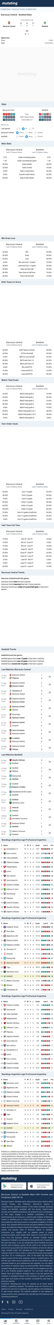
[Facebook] (4, 1302)
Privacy (11, 1309)
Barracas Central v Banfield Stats (24, 9)
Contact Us (29, 1309)
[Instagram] (15, 1302)
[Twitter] (9, 1302)
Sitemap (19, 1309)
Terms (3, 1309)
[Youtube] (21, 1302)
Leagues (27, 1323)
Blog (37, 1323)
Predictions (16, 1323)
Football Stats (5, 9)
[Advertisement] (27, 74)
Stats (5, 1323)
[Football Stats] (9, 3)
